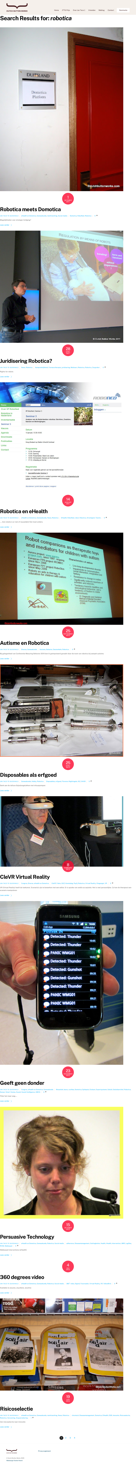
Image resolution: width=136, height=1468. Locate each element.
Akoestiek (59, 1089)
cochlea (71, 1089)
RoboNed (80, 216)
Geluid (110, 1089)
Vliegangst (100, 883)
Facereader (85, 1283)
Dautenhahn (57, 649)
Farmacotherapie (55, 367)
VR (106, 883)
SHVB (83, 781)
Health (103, 1243)
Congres (24, 883)
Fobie (59, 883)
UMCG (38, 1092)
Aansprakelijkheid (41, 367)
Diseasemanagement (82, 1243)
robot (77, 518)
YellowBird (107, 1283)
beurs (66, 1089)
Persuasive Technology (27, 1237)
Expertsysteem (101, 1089)
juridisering (66, 367)
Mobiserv (74, 367)
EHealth (64, 518)
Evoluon (92, 1089)
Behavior (49, 649)
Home (56, 10)
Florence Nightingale (69, 781)
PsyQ (75, 883)
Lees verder (4, 225)
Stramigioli (91, 518)
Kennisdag (69, 883)
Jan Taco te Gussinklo (9, 216)
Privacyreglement (44, 1451)
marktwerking (52, 216)
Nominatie (123, 10)
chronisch (75, 1415)
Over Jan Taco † (79, 10)
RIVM (2, 1246)
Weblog (101, 10)
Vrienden (91, 10)
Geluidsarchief (118, 1089)
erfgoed (58, 781)
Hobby (34, 781)
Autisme (42, 649)
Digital (77, 1283)
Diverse (24, 649)
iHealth (108, 1243)
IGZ (79, 781)
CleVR (54, 883)
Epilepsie (85, 1089)
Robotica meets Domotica (30, 209)
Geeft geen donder (22, 1083)
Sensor (2, 1092)
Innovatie (116, 1415)
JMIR (123, 1243)
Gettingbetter (95, 1243)
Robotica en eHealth (24, 511)
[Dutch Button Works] (17, 10)
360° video (70, 1283)
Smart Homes (10, 1092)
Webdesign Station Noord (14, 1460)
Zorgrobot (96, 367)
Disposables (50, 781)
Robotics (88, 367)
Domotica (73, 216)
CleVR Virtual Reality (25, 877)
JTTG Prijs (66, 10)
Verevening (11, 1418)
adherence (70, 1243)
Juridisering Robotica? (26, 361)
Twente (98, 518)
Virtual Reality (90, 883)
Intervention (116, 1243)
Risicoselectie (16, 1409)
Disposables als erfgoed (28, 775)
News (23, 367)
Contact (111, 10)
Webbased (8, 1246)
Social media (62, 216)
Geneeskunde (42, 216)
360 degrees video (22, 1277)
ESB (110, 1415)
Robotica (88, 216)
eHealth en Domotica (28, 216)
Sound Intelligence (28, 1092)
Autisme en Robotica (24, 643)
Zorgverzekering (22, 1418)
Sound (18, 1092)
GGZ (63, 883)
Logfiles (128, 1243)
